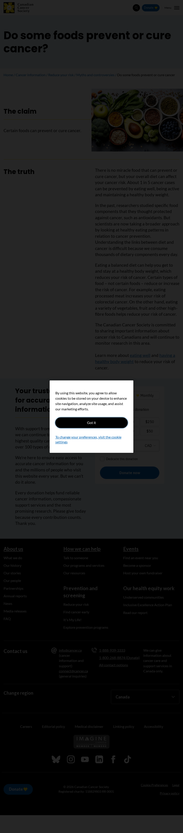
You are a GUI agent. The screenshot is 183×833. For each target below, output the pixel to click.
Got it (91, 422)
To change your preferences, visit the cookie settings (88, 439)
